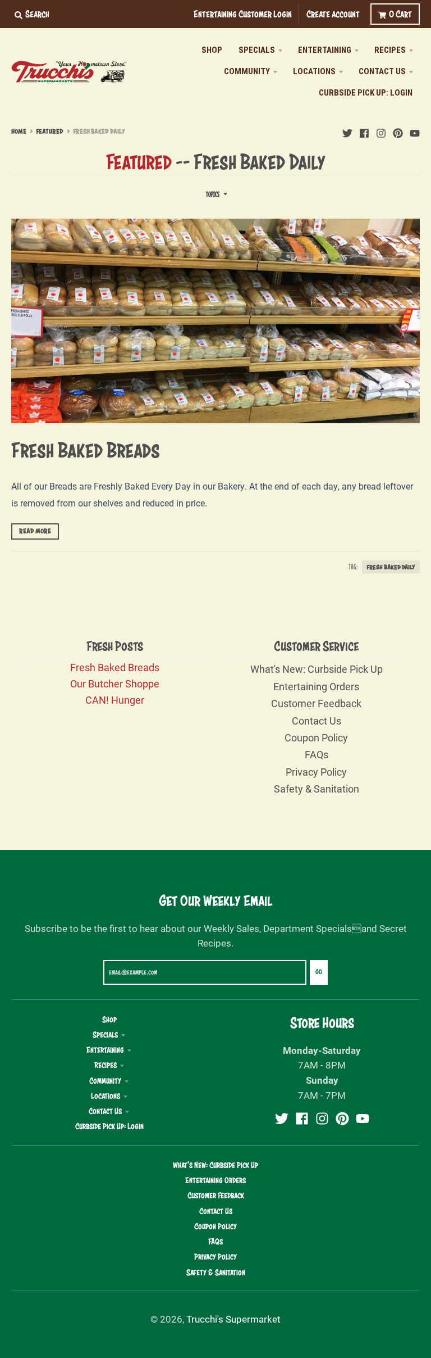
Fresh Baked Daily (390, 567)
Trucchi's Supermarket (233, 1318)
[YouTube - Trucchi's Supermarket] (415, 131)
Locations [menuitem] (314, 71)
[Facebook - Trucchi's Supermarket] (364, 131)
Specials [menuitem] (257, 50)
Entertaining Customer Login (243, 13)
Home (18, 131)
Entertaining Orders (316, 686)
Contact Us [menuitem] (382, 71)
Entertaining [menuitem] (324, 50)
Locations (105, 1096)
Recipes (105, 1065)
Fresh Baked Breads (85, 450)
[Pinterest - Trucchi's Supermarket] (398, 131)
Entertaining (105, 1050)
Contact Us (316, 720)
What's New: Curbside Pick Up (316, 669)
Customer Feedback (316, 703)
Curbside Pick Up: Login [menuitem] (365, 93)
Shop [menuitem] (211, 50)
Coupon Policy (316, 737)
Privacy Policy (316, 771)
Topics (212, 194)
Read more (35, 531)
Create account (333, 13)
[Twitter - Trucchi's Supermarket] (347, 131)
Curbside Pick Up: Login (109, 1126)
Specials (105, 1034)
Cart (400, 13)
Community (105, 1081)
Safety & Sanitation (316, 788)
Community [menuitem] (247, 71)
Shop (109, 1019)
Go (318, 971)
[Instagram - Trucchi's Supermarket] (381, 131)
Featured (49, 131)
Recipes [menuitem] (390, 50)
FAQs (316, 754)
